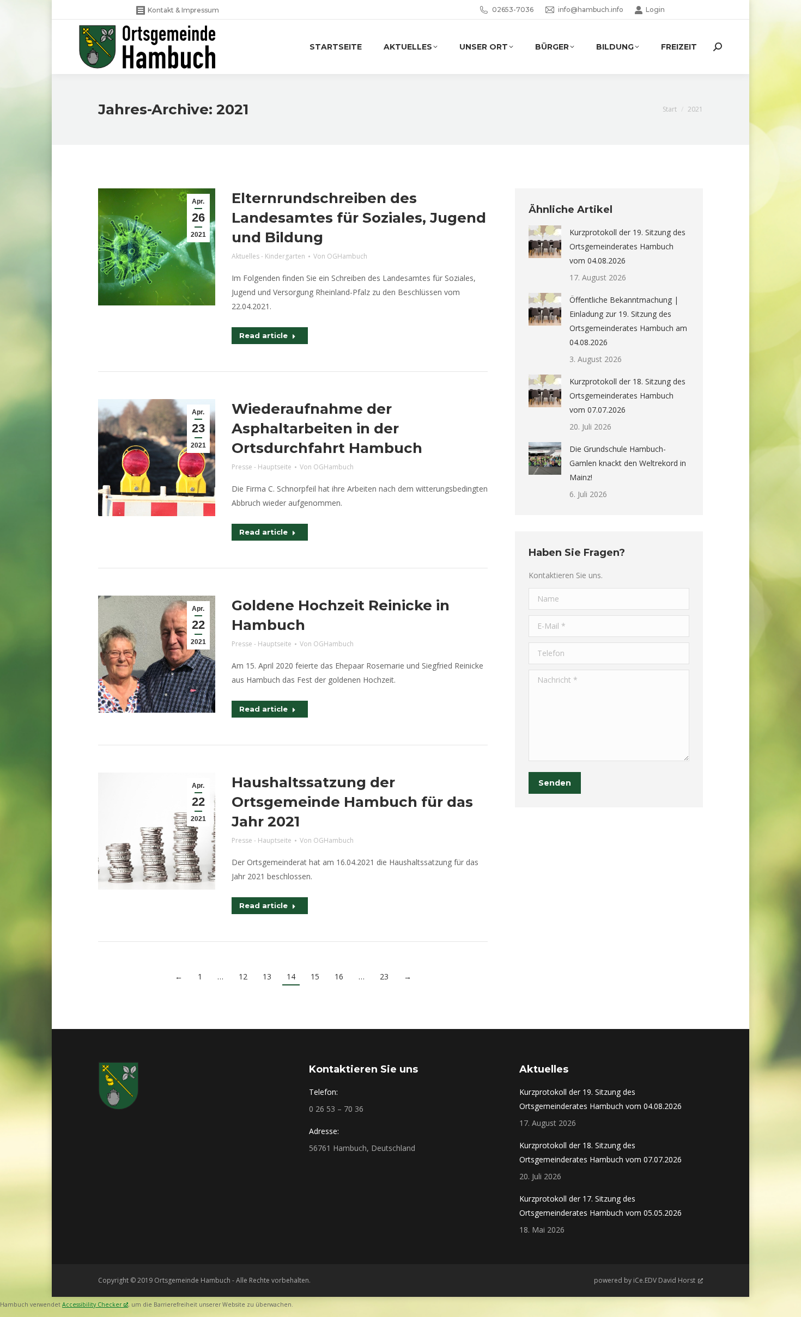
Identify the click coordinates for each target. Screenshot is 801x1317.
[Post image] (545, 241)
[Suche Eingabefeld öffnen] (717, 46)
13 (267, 976)
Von (340, 256)
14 (291, 976)
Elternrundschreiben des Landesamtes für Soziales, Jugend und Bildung (359, 217)
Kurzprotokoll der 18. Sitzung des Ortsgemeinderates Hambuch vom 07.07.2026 (627, 395)
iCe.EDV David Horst (664, 1280)
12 (243, 976)
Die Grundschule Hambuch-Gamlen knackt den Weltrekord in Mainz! (627, 463)
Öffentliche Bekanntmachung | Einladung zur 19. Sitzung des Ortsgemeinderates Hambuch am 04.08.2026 (628, 321)
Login (655, 9)
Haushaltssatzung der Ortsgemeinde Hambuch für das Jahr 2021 (352, 802)
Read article (263, 335)
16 (339, 976)
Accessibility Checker (92, 1304)
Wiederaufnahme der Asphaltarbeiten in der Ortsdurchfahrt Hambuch (327, 428)
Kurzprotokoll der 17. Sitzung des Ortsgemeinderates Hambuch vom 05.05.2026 (600, 1205)
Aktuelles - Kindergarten (268, 256)
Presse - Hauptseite (262, 466)
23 (384, 976)
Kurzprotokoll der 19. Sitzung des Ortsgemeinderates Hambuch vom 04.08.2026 (627, 246)
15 (315, 976)
